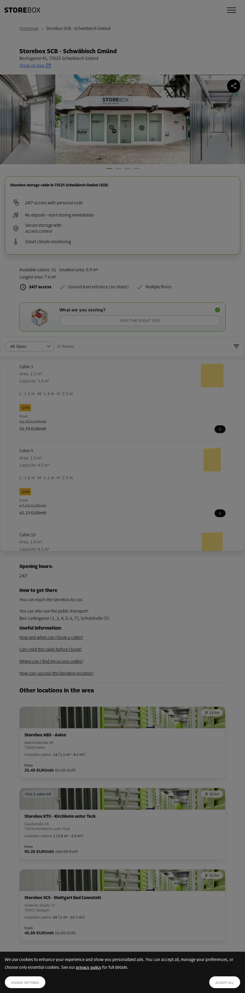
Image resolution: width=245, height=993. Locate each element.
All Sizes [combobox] (18, 346)
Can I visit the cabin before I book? (50, 650)
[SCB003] (220, 429)
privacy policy (88, 967)
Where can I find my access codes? (51, 662)
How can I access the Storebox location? (56, 673)
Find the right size (140, 321)
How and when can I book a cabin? (51, 638)
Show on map (32, 66)
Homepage (29, 29)
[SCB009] (220, 513)
